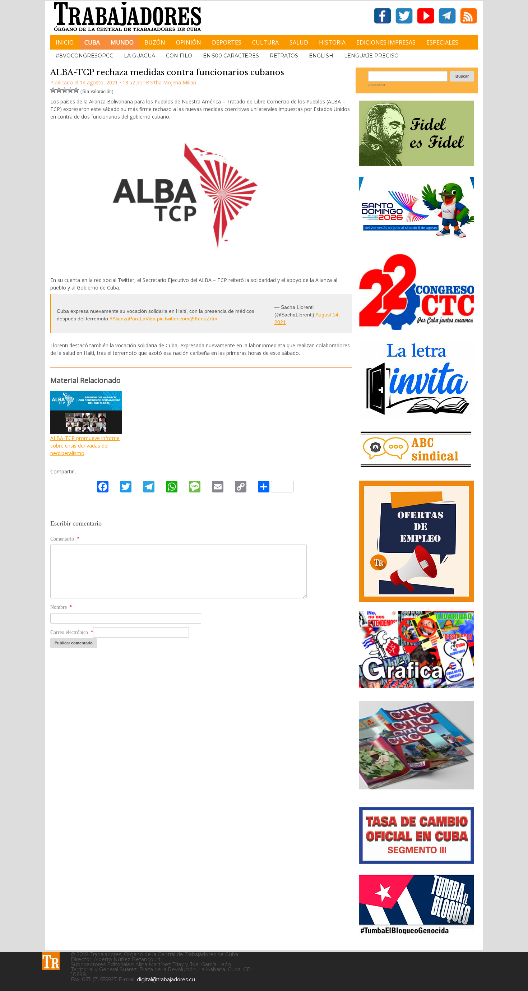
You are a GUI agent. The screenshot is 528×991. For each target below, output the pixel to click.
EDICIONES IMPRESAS (386, 42)
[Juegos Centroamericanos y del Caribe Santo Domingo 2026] (416, 240)
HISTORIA (332, 42)
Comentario (64, 539)
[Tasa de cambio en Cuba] (416, 861)
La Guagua (139, 55)
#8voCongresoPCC (84, 55)
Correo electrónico (71, 632)
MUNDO (122, 42)
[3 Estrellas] (65, 90)
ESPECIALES (442, 42)
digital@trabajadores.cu (166, 979)
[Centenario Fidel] (416, 163)
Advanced (376, 85)
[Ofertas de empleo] (416, 541)
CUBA (92, 42)
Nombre (61, 607)
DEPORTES (226, 42)
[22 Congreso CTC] (416, 327)
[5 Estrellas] (76, 90)
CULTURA (265, 42)
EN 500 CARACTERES (231, 55)
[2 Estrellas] (59, 90)
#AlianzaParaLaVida (133, 318)
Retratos (284, 55)
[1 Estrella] (53, 90)
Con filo (179, 55)
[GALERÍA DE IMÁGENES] (416, 685)
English (321, 55)
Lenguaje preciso (371, 55)
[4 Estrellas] (70, 90)
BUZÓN (154, 42)
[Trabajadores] (51, 961)
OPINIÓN (188, 42)
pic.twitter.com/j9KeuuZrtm (187, 318)
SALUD (299, 42)
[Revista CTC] (416, 789)
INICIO (65, 42)
